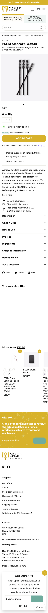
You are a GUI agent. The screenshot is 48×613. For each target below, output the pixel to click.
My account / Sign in (11, 496)
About (5, 487)
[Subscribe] (37, 599)
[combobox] (24, 28)
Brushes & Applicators (11, 35)
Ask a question (10, 264)
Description (8, 215)
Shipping (5, 133)
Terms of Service (10, 509)
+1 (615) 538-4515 (18, 566)
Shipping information (14, 250)
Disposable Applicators (33, 35)
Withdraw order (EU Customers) (17, 513)
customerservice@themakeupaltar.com (20, 539)
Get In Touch (8, 483)
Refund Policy (10, 257)
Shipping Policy (9, 504)
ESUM (5, 40)
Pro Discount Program (12, 492)
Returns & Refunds (11, 500)
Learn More (7, 195)
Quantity (7, 114)
